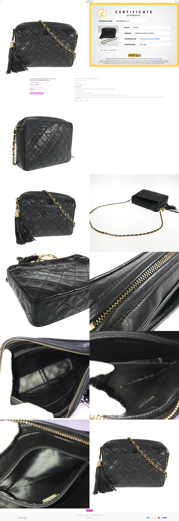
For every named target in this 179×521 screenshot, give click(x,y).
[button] (37, 88)
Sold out (36, 93)
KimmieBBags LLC (91, 517)
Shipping (31, 89)
